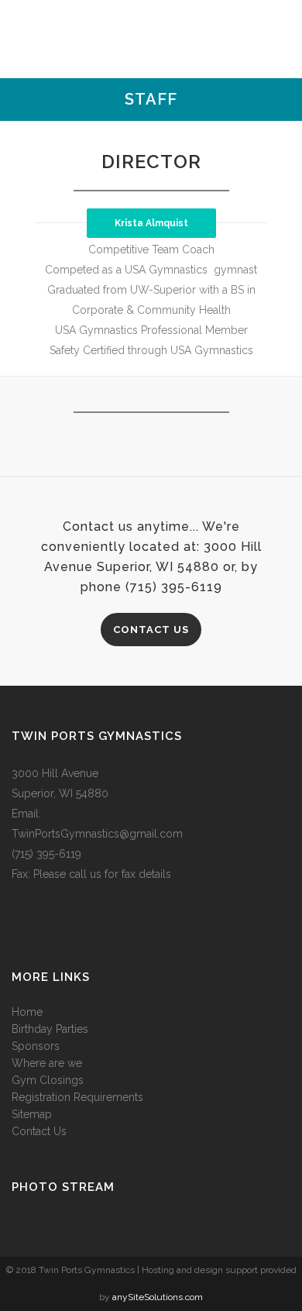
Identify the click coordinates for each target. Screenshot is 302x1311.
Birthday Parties (50, 1029)
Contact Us (151, 629)
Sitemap (32, 1114)
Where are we (47, 1063)
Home (27, 1012)
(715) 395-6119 (46, 854)
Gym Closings (48, 1080)
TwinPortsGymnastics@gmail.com (97, 834)
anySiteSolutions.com (157, 1297)
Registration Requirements (77, 1097)
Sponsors (36, 1046)
